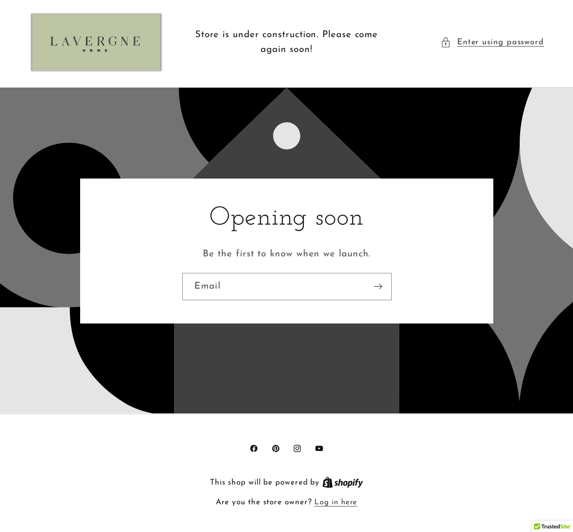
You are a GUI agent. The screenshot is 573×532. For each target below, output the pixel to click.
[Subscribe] (378, 286)
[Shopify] (342, 482)
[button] (492, 42)
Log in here (335, 502)
